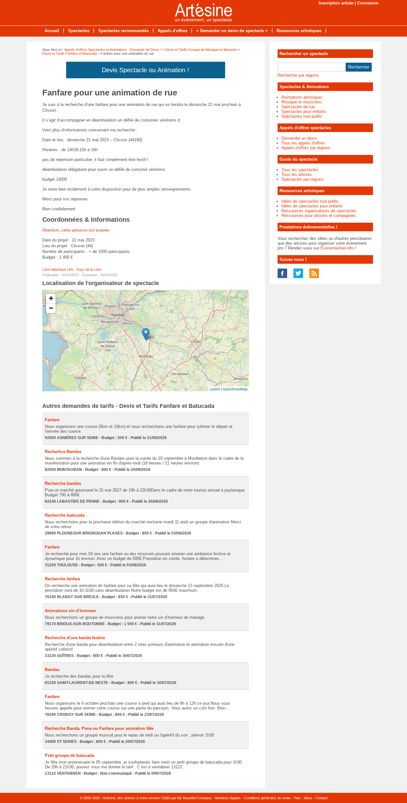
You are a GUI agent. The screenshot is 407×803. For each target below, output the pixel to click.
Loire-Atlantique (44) (57, 269)
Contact (321, 798)
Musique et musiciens (301, 102)
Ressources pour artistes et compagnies (318, 215)
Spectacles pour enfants (303, 111)
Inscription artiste (336, 3)
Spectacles (78, 30)
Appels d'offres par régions (305, 147)
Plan (297, 798)
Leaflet (215, 388)
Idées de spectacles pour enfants (312, 206)
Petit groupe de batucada (69, 755)
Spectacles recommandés (123, 30)
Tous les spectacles (299, 169)
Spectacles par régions (302, 179)
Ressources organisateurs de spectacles (318, 210)
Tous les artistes (296, 174)
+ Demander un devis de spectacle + (232, 30)
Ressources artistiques (299, 30)
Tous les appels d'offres (303, 143)
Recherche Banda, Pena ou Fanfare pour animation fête (99, 728)
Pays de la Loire (89, 269)
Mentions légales (228, 798)
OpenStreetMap (235, 388)
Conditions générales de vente (267, 798)
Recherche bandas (63, 483)
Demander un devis (299, 138)
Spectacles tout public (301, 116)
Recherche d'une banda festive (75, 637)
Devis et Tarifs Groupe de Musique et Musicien (201, 50)
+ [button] (51, 298)
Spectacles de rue (298, 106)
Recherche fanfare (62, 578)
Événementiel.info (337, 248)
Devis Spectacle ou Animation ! (145, 69)
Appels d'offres (172, 30)
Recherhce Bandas (63, 451)
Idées (308, 798)
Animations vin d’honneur (70, 610)
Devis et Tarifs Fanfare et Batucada (69, 53)
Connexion (367, 3)
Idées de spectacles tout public (310, 201)
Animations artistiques (301, 97)
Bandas (52, 669)
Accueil (52, 30)
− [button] (51, 308)
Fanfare (52, 419)
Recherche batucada (65, 515)
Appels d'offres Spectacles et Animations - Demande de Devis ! (112, 50)
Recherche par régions (298, 75)
